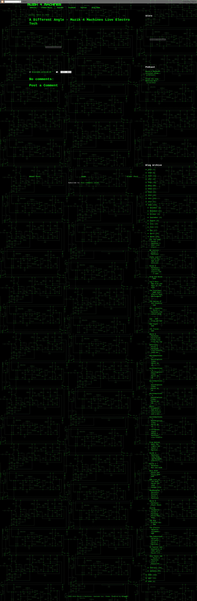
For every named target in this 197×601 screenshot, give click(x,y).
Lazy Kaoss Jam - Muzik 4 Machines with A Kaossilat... (155, 560)
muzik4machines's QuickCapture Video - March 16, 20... (155, 360)
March (152, 237)
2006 (150, 581)
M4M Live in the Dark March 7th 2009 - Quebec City (155, 483)
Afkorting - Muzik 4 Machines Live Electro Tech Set (155, 348)
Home (83, 176)
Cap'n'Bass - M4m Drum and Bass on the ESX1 (155, 284)
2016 (150, 182)
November (154, 211)
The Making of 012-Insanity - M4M (155, 303)
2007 (150, 578)
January (153, 571)
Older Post (132, 176)
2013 (150, 192)
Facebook (72, 8)
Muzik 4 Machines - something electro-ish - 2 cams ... (155, 269)
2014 (150, 189)
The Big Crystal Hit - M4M (155, 522)
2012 (150, 195)
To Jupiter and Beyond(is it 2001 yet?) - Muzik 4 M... (155, 550)
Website (33, 8)
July (152, 224)
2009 (150, 205)
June (152, 227)
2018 (150, 176)
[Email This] (61, 72)
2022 (150, 169)
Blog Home (96, 8)
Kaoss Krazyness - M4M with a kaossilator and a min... (155, 410)
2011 (150, 198)
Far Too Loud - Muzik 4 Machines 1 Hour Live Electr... (155, 243)
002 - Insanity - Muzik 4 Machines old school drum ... (155, 312)
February (154, 568)
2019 (150, 173)
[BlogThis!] (64, 72)
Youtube (60, 8)
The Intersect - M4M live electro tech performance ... (155, 294)
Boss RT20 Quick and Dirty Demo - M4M (155, 473)
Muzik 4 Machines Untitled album (152, 72)
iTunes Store (46, 8)
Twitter (83, 8)
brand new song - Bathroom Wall (152, 80)
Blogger (125, 596)
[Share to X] (66, 72)
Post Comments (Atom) (90, 183)
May (152, 230)
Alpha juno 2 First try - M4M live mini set (155, 260)
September (154, 217)
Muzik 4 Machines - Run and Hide (155, 466)
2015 (150, 186)
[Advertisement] (84, 155)
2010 (150, 202)
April (152, 233)
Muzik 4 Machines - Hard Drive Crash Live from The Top (155, 338)
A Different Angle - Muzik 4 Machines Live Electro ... (155, 434)
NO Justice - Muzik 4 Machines (154, 252)
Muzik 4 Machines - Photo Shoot (155, 503)
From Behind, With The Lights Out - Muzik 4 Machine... (155, 446)
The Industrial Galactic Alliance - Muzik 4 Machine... (155, 540)
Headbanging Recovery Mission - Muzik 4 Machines (154, 494)
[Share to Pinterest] (70, 72)
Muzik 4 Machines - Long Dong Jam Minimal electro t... (155, 457)
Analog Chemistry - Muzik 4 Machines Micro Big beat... (155, 512)
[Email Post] (57, 72)
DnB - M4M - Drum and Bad (155, 320)
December (154, 208)
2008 (150, 575)
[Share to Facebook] (68, 72)
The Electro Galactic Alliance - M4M (154, 530)
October (153, 214)
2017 (150, 179)
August (153, 221)
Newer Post (35, 176)
